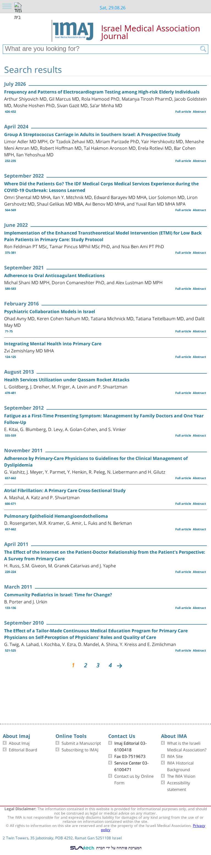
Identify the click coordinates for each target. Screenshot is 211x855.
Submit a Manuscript (81, 742)
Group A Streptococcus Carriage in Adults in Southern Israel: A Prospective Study (92, 134)
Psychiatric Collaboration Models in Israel (49, 311)
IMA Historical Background (180, 765)
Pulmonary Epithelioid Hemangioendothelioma (56, 516)
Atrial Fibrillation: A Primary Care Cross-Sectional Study (65, 490)
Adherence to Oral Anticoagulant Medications (54, 275)
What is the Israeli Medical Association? (186, 745)
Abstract (199, 111)
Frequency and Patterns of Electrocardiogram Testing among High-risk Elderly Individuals (101, 92)
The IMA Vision (181, 775)
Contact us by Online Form (134, 778)
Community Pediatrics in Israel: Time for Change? (58, 595)
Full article (183, 111)
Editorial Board (23, 749)
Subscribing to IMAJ (80, 749)
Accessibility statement (178, 785)
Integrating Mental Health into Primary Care (52, 344)
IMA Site (175, 755)
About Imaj (19, 742)
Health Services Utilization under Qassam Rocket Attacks (66, 380)
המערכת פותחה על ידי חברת (118, 847)
